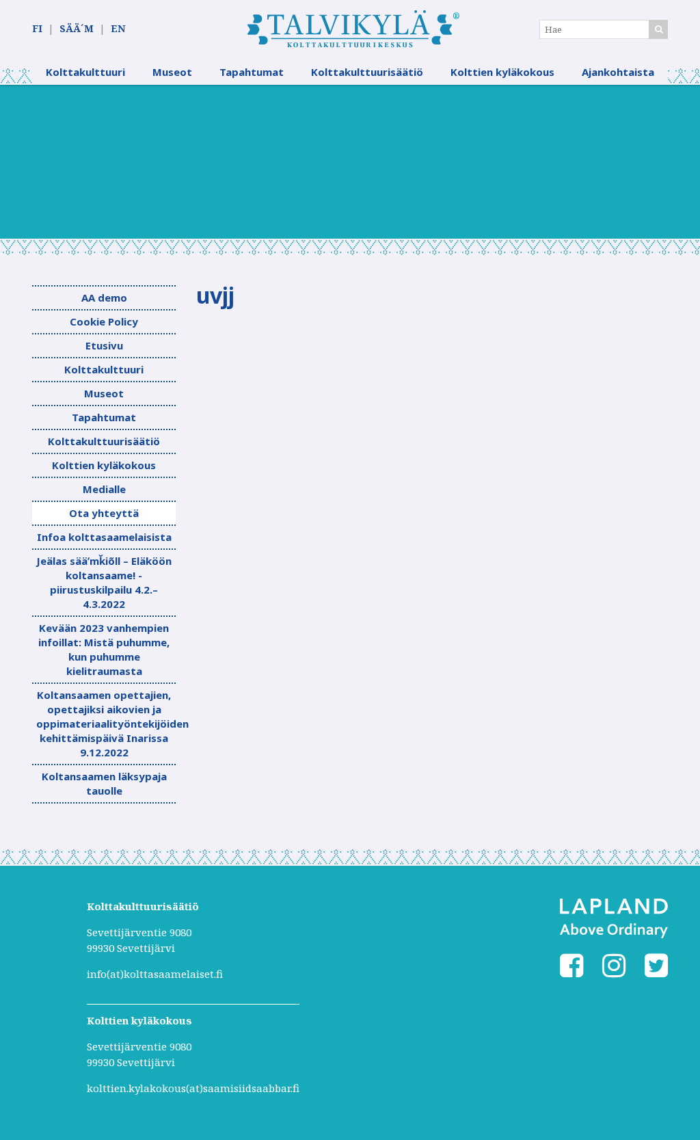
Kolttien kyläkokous (502, 72)
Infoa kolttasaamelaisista (104, 537)
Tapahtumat (251, 72)
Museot (172, 72)
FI (37, 28)
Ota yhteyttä (104, 513)
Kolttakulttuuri (85, 72)
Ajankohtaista (618, 72)
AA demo (104, 297)
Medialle (104, 489)
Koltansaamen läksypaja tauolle (104, 783)
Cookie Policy (104, 321)
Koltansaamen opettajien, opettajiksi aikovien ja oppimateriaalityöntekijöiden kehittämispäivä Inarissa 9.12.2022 (106, 723)
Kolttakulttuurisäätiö (367, 72)
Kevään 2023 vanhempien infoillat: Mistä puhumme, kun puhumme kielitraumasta (104, 649)
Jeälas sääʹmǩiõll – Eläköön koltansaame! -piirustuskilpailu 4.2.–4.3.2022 (104, 582)
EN (118, 28)
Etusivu (104, 345)
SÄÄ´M (76, 28)
